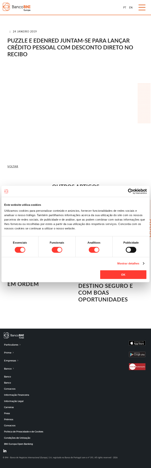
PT (124, 7)
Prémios (8, 419)
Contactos (9, 388)
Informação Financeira (16, 395)
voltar (12, 166)
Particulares (11, 344)
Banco (8, 368)
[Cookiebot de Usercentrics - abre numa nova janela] (131, 191)
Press (7, 413)
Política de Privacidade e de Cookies (23, 431)
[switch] (57, 250)
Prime (7, 352)
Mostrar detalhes (128, 263)
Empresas (10, 360)
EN (131, 7)
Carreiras (9, 407)
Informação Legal (14, 401)
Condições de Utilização (17, 437)
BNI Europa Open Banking (18, 444)
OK (123, 274)
